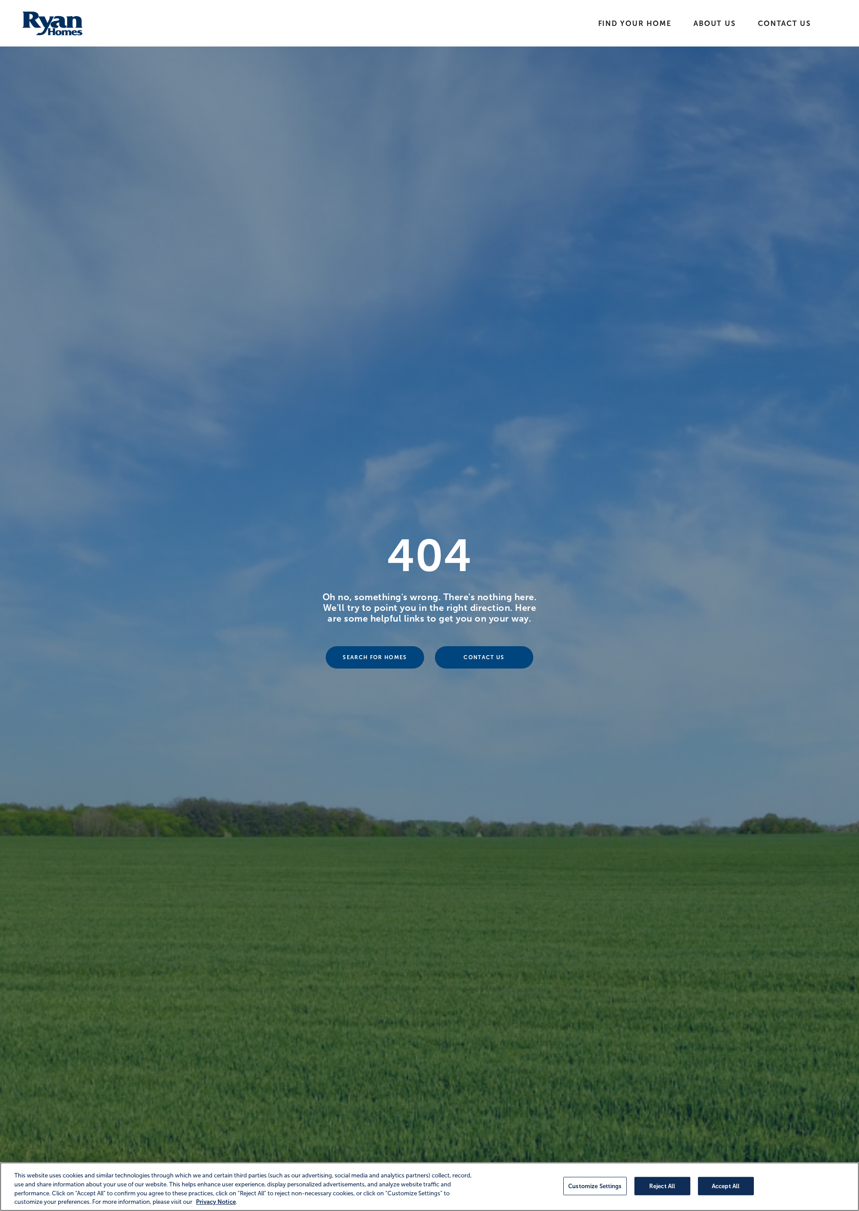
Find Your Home (635, 23)
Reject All (662, 1185)
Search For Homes (375, 657)
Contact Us (784, 23)
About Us (714, 23)
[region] (429, 1186)
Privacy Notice (216, 1201)
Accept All (726, 1185)
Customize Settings (594, 1185)
